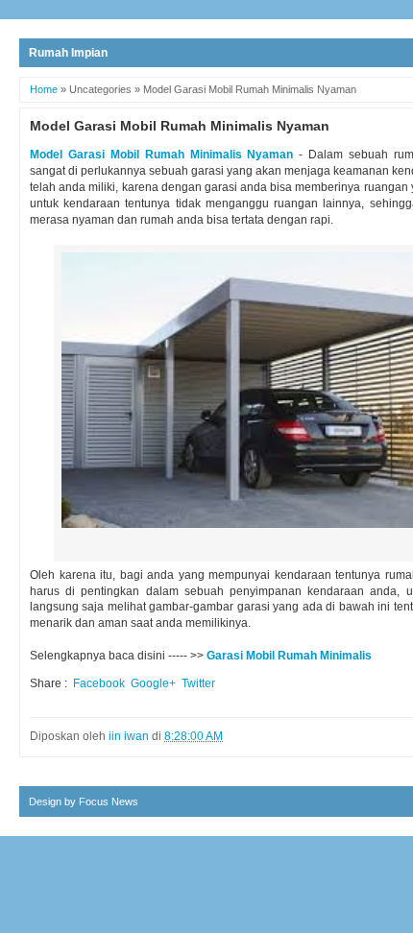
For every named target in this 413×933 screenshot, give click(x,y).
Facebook (99, 683)
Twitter (198, 683)
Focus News (108, 801)
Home (44, 89)
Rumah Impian (68, 53)
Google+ (153, 683)
